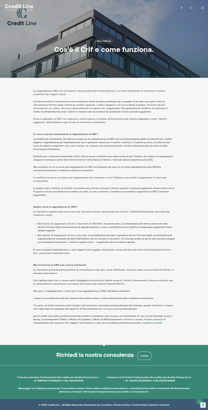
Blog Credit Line (104, 41)
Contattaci (144, 356)
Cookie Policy (139, 404)
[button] (202, 8)
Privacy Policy (122, 404)
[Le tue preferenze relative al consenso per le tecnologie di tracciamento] (203, 405)
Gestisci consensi (159, 404)
